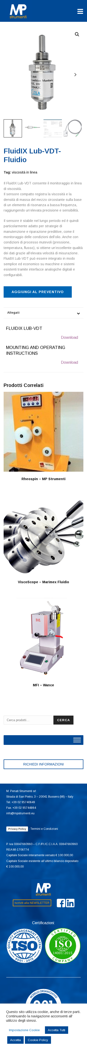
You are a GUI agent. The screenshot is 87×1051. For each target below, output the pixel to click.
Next (75, 74)
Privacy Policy (17, 829)
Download (69, 337)
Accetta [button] (15, 1040)
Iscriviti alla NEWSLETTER (32, 903)
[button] (77, 34)
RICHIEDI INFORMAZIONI (43, 764)
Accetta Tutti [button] (56, 1030)
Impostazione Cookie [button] (24, 1030)
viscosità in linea (24, 172)
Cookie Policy (38, 1040)
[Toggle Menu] (77, 740)
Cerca (63, 720)
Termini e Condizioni (44, 829)
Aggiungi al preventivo (38, 292)
